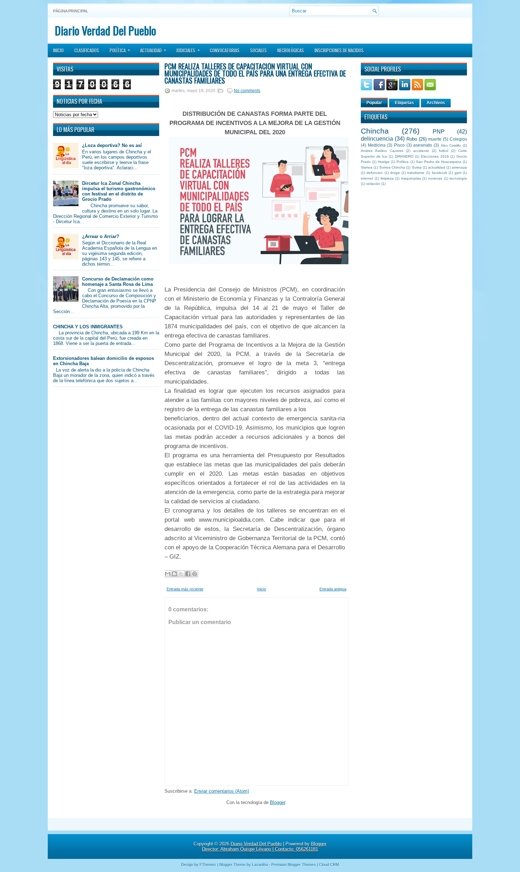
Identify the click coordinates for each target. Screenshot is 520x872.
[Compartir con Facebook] (187, 573)
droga (395, 173)
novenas (435, 178)
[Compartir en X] (181, 573)
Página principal (70, 11)
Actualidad (153, 50)
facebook (439, 173)
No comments (247, 90)
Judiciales (188, 50)
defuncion (374, 173)
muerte (434, 139)
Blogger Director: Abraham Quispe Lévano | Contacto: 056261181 (264, 846)
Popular (374, 102)
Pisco (399, 145)
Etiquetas (404, 102)
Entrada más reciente (185, 589)
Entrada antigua (332, 589)
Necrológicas (290, 50)
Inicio (58, 50)
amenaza (459, 167)
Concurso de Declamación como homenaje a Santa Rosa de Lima (118, 281)
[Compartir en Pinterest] (194, 573)
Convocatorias (224, 50)
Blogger (277, 802)
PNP (439, 132)
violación (373, 184)
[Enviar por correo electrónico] (167, 573)
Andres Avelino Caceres (382, 151)
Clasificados (86, 50)
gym (458, 173)
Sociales (258, 50)
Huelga (383, 162)
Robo (411, 139)
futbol (443, 151)
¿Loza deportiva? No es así (112, 145)
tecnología (458, 178)
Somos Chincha (392, 167)
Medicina (377, 145)
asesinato (422, 145)
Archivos (436, 102)
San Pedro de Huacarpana (438, 162)
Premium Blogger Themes (293, 864)
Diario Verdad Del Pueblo (105, 30)
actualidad (436, 167)
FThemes (208, 864)
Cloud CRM (329, 864)
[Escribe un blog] (174, 573)
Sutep (417, 167)
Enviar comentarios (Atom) (221, 791)
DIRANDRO (404, 156)
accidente (421, 151)
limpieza (387, 178)
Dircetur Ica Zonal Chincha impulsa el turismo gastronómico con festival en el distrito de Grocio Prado (118, 191)
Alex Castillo (451, 145)
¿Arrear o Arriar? (100, 236)
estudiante (415, 173)
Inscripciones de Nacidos (339, 50)
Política (120, 50)
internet (367, 178)
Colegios (458, 139)
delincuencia (377, 139)
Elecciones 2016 (435, 156)
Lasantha (260, 864)
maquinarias (411, 178)
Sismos (366, 167)
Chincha (375, 131)
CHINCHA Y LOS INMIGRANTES (88, 326)
